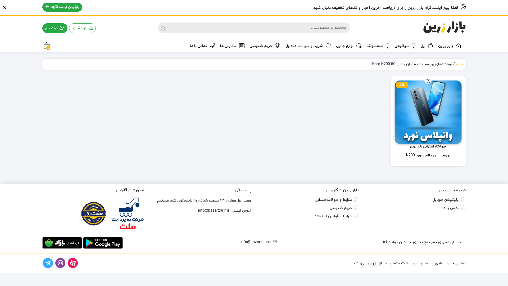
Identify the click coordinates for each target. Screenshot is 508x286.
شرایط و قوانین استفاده (333, 216)
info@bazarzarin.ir (213, 210)
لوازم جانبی (344, 45)
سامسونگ (375, 45)
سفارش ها (228, 45)
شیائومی (401, 45)
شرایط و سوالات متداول (304, 45)
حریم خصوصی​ (341, 208)
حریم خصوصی (261, 45)
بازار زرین (445, 45)
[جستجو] (163, 28)
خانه (459, 64)
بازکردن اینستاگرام (64, 7)
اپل (423, 45)
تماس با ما (198, 45)
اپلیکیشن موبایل (446, 199)
